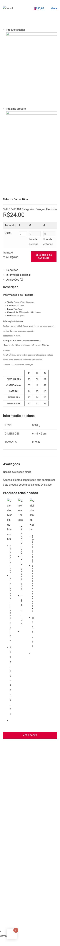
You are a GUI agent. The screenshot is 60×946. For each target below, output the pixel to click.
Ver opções (30, 735)
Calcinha (10, 566)
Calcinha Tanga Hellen (32, 588)
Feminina (10, 551)
